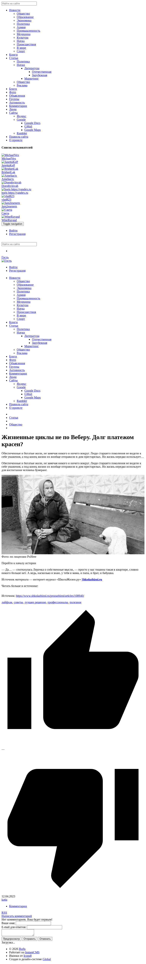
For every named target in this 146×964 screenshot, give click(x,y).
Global (47, 959)
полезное (75, 602)
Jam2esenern (9, 206)
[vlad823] (8, 196)
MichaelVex (9, 158)
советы (18, 602)
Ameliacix (8, 179)
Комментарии (18, 906)
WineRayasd (9, 220)
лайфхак (7, 602)
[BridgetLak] (10, 168)
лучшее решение (35, 602)
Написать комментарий (17, 916)
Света (5, 213)
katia (4, 899)
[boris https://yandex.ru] (16, 189)
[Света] (7, 209)
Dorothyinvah (10, 185)
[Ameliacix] (9, 175)
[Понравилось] (73, 745)
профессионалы (58, 602)
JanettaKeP (8, 165)
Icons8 (28, 955)
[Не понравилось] (73, 892)
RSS (4, 912)
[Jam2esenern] (11, 203)
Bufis (22, 949)
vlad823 (6, 199)
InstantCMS (32, 952)
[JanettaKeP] (10, 162)
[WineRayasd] (11, 216)
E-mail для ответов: (14, 927)
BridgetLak (8, 172)
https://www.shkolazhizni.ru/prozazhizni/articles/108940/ (50, 595)
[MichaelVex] (10, 155)
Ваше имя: (8, 923)
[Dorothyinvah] (11, 182)
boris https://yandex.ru (15, 192)
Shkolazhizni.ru (92, 579)
